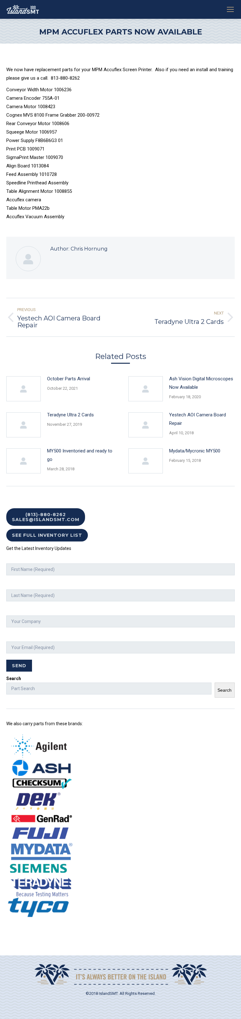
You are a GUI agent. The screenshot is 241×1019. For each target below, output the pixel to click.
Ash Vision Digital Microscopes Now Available (201, 383)
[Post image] (23, 388)
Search (13, 678)
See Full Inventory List (47, 535)
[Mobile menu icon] (230, 9)
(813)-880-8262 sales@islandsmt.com (45, 517)
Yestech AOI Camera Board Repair (197, 419)
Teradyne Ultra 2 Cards (70, 415)
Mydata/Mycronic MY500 (194, 451)
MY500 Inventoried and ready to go (79, 455)
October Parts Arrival (68, 379)
